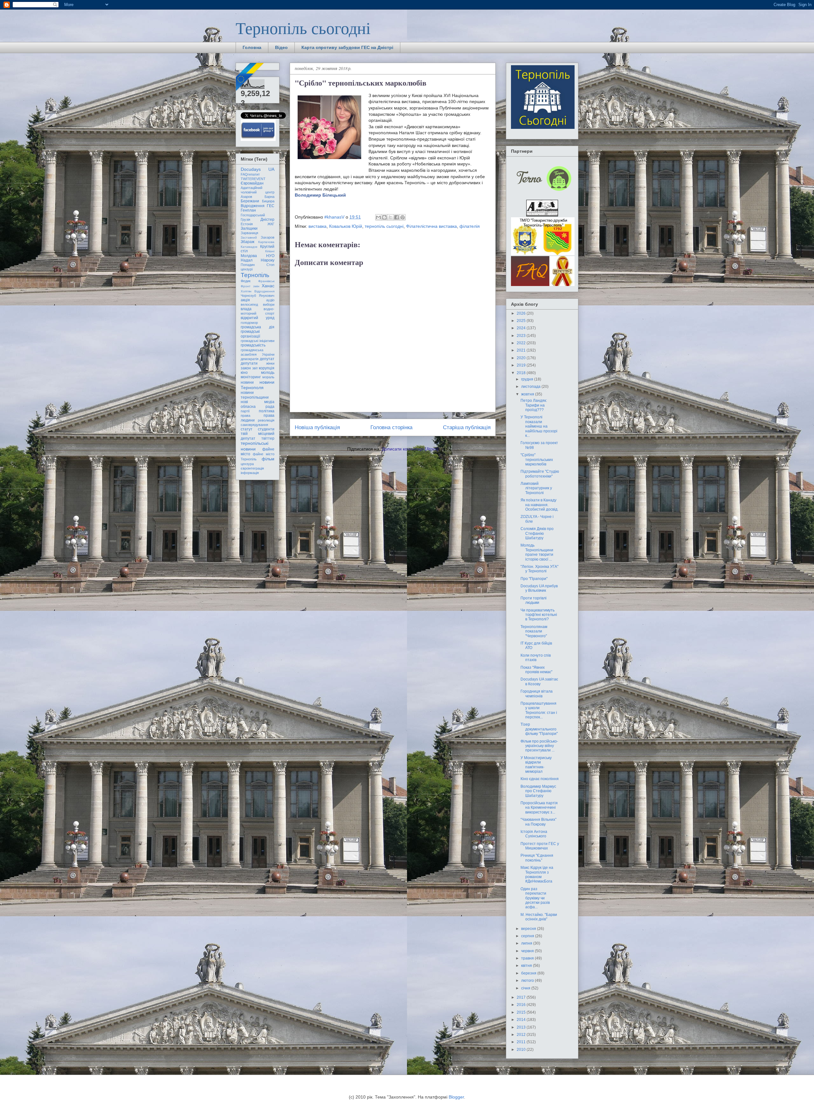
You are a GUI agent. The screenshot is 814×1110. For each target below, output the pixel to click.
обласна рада (257, 406)
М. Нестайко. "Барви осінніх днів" (539, 916)
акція (245, 300)
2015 (522, 1012)
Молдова (249, 256)
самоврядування (254, 425)
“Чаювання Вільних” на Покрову (538, 821)
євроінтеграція (252, 468)
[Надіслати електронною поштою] (378, 217)
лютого (528, 980)
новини (247, 382)
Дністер (267, 219)
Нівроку (267, 260)
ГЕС (270, 206)
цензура (247, 464)
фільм (268, 458)
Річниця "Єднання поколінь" (537, 857)
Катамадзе (249, 246)
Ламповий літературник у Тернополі (536, 488)
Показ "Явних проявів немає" (536, 669)
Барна (269, 197)
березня (529, 973)
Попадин (248, 265)
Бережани (250, 201)
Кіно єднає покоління (540, 779)
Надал (246, 260)
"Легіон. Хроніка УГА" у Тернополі (539, 568)
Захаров (267, 237)
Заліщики (249, 228)
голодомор (249, 323)
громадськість (253, 345)
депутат (267, 359)
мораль (268, 377)
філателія (469, 226)
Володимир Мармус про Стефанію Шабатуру (538, 791)
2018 (522, 373)
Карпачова (266, 242)
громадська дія (257, 327)
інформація (250, 473)
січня (526, 988)
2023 (522, 335)
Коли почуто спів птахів (536, 657)
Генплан (248, 210)
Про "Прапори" (534, 578)
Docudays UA (257, 169)
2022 (522, 343)
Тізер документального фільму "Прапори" (539, 729)
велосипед (249, 304)
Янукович (266, 295)
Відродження (253, 206)
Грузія (245, 219)
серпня (528, 936)
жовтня (528, 394)
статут (246, 429)
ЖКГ (270, 224)
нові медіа (257, 402)
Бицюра (268, 201)
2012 (522, 1034)
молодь (267, 372)
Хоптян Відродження (257, 291)
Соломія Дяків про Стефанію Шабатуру (537, 533)
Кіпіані (269, 251)
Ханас (268, 285)
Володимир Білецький (320, 195)
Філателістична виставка (431, 226)
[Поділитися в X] (390, 217)
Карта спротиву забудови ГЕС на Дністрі (347, 47)
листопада (531, 386)
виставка (317, 226)
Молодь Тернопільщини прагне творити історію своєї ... (537, 552)
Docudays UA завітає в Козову (539, 681)
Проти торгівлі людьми (534, 600)
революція (266, 420)
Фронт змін (250, 286)
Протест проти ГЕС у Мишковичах (540, 845)
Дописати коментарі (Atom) (410, 448)
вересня (529, 928)
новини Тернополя (257, 385)
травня (528, 958)
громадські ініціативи (257, 341)
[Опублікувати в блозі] (384, 217)
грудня (527, 379)
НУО (270, 256)
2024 (522, 328)
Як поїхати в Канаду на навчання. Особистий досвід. (539, 505)
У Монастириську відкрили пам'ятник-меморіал (536, 765)
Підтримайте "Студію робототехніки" (540, 473)
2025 (522, 320)
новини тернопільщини (255, 394)
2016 (522, 1004)
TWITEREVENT (253, 179)
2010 (522, 1049)
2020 (522, 358)
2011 (522, 1042)
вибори (268, 304)
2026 (522, 313)
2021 (522, 350)
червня (528, 951)
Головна (252, 47)
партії (245, 411)
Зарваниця (249, 233)
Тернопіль (255, 275)
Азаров (246, 197)
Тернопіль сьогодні (303, 28)
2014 (522, 1019)
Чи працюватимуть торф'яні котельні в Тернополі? (539, 615)
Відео (281, 47)
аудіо (270, 300)
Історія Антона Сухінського (534, 833)
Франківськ (266, 281)
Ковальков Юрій (345, 226)
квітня (527, 965)
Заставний (249, 237)
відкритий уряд (257, 318)
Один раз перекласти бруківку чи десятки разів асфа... (535, 898)
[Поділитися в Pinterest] (402, 217)
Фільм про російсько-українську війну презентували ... (539, 746)
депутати (249, 363)
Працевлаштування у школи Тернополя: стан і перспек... (539, 710)
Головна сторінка (391, 427)
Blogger (456, 1097)
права (245, 415)
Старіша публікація (467, 427)
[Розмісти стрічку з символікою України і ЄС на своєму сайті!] (250, 77)
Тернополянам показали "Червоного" (534, 631)
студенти (266, 429)
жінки (270, 363)
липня (527, 943)
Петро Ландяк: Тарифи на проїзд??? (534, 405)
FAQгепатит (250, 174)
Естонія (247, 224)
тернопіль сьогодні (384, 226)
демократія (250, 359)
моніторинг (251, 377)
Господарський (253, 215)
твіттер (267, 438)
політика (266, 411)
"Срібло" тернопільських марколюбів (537, 459)
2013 (522, 1027)
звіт (255, 368)
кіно (244, 372)
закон (246, 368)
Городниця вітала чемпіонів (537, 693)
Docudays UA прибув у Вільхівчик (539, 588)
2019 (522, 365)
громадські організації (250, 333)
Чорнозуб (248, 295)
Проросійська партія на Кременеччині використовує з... (539, 807)
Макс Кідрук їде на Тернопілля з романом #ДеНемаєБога (537, 874)
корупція (266, 368)
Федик (246, 281)
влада (246, 309)
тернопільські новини (254, 446)
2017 (522, 997)
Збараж (247, 242)
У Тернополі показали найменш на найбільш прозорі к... (539, 426)
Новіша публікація (317, 427)
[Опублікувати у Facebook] (396, 217)
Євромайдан (252, 183)
